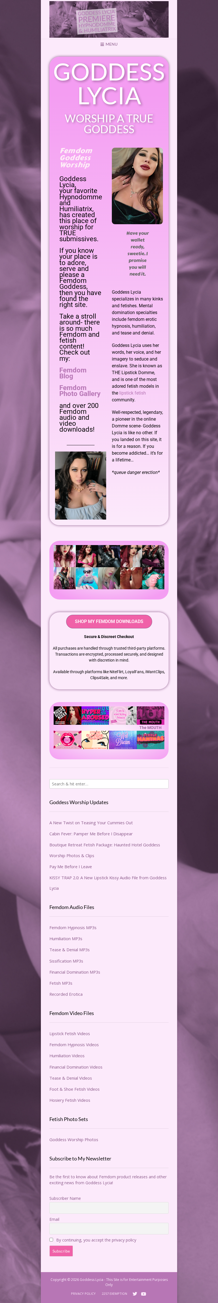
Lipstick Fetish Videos (69, 1033)
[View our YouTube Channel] (143, 1294)
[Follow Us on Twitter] (134, 1294)
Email (54, 1219)
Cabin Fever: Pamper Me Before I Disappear (91, 833)
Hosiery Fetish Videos (69, 1100)
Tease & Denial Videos (70, 1078)
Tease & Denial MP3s (69, 949)
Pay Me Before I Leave (70, 866)
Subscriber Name (65, 1198)
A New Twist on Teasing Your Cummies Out (91, 822)
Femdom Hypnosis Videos (74, 1044)
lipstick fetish (132, 393)
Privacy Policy (83, 1293)
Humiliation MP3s (65, 938)
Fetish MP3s (60, 983)
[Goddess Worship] (109, 19)
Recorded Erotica (66, 994)
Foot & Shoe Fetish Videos (74, 1089)
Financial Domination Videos (75, 1067)
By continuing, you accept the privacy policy (95, 1240)
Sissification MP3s (66, 961)
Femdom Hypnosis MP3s (73, 927)
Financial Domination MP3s (74, 972)
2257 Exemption (114, 1293)
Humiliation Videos (67, 1055)
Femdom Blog (73, 373)
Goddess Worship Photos (73, 1139)
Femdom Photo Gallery (79, 391)
